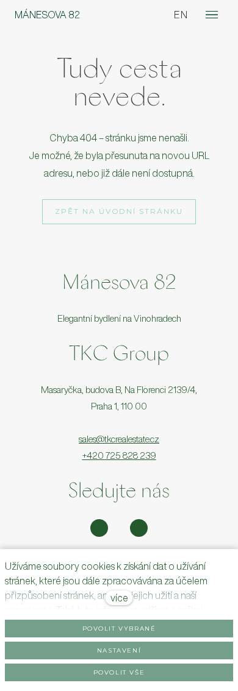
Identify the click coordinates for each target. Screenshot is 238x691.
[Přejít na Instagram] (99, 528)
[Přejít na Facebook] (139, 528)
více (119, 597)
